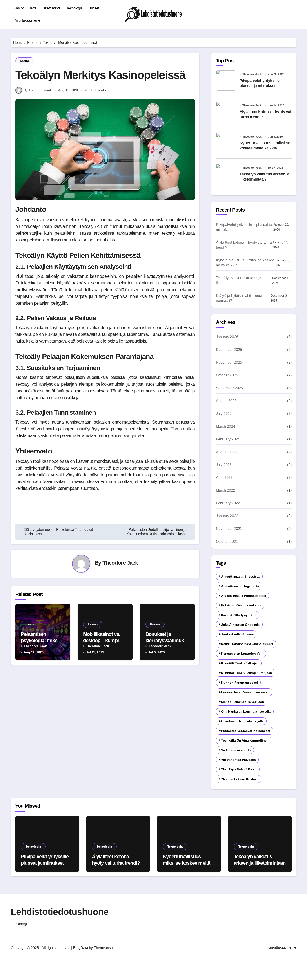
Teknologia (74, 8)
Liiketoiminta (51, 8)
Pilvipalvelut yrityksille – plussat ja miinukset (244, 227)
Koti (33, 8)
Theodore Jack (120, 563)
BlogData (80, 948)
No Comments (95, 90)
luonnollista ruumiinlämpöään (245, 692)
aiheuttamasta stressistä (240, 576)
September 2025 (229, 388)
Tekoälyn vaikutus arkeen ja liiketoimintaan (238, 280)
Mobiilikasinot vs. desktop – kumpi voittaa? (101, 640)
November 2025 (229, 362)
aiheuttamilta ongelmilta (240, 586)
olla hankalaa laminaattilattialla (246, 711)
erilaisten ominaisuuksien (241, 605)
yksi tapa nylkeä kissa (239, 769)
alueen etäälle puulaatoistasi (243, 595)
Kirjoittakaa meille (27, 20)
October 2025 (227, 375)
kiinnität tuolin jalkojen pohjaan (246, 673)
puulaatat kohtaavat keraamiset (245, 731)
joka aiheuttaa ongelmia (240, 624)
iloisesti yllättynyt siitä (238, 615)
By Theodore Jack (38, 90)
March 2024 (225, 426)
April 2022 (224, 477)
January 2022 (227, 516)
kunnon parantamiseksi (239, 682)
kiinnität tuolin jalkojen (240, 663)
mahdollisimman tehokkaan (242, 702)
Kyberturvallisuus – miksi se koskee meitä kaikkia (245, 262)
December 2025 (229, 350)
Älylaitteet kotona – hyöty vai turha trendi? (244, 245)
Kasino (19, 8)
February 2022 (228, 503)
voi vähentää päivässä (238, 759)
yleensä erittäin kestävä (239, 779)
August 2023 (226, 452)
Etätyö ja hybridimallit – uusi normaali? (239, 298)
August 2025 (226, 401)
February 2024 (228, 439)
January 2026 (227, 337)
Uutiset (93, 8)
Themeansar (104, 948)
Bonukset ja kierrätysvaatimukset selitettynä (167, 640)
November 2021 (229, 529)
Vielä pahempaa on (236, 750)
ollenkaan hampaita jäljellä (242, 721)
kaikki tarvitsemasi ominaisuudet (247, 644)
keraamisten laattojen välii (242, 653)
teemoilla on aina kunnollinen (245, 740)
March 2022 (225, 490)
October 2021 (227, 541)
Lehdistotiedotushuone (60, 912)
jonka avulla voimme (237, 634)
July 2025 (224, 414)
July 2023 (224, 465)
